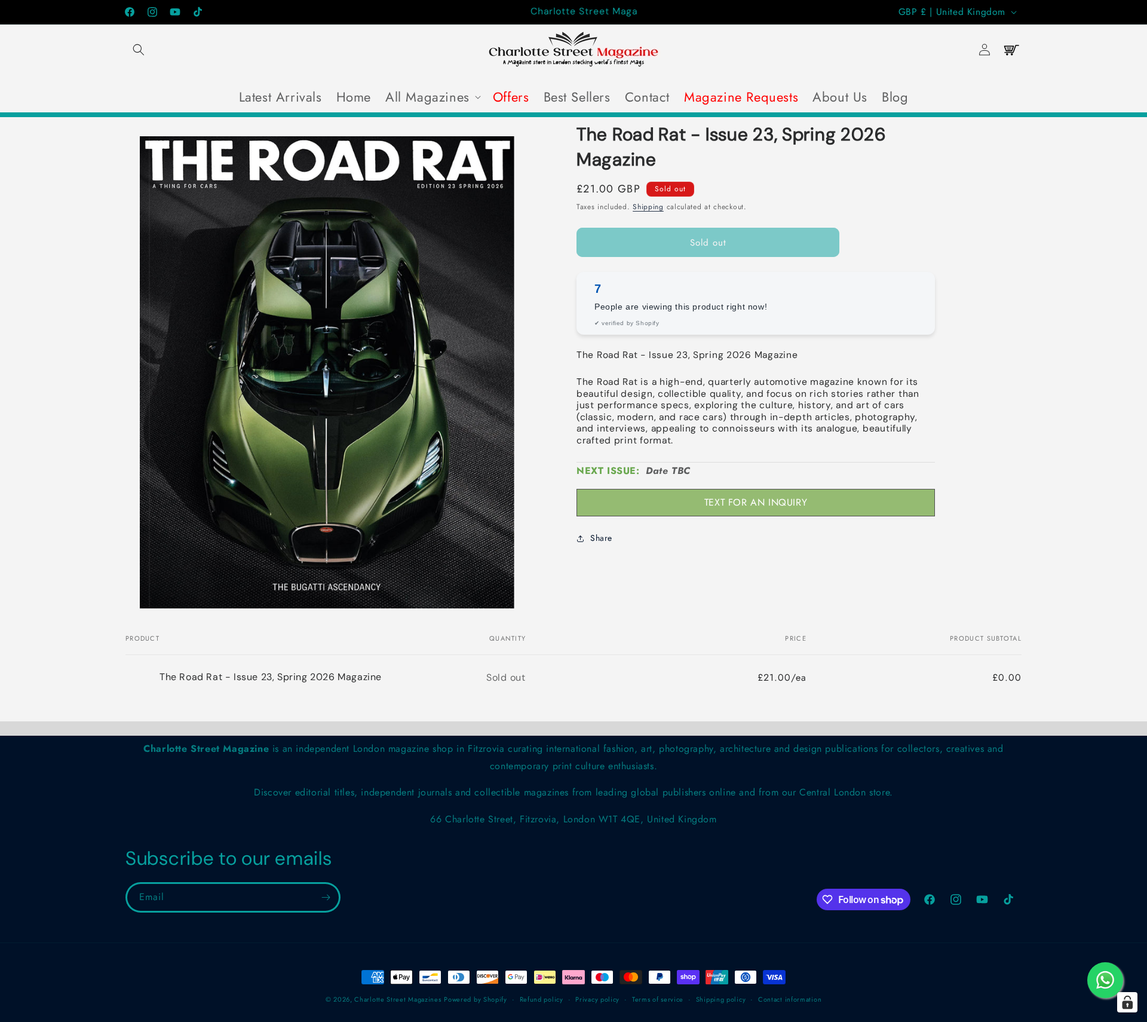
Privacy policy (597, 999)
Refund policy (541, 999)
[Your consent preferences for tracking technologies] (1127, 1002)
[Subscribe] (325, 897)
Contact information (789, 999)
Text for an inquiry (755, 502)
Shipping (648, 206)
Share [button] (601, 538)
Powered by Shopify (475, 999)
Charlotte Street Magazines (397, 999)
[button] (138, 49)
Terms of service (657, 999)
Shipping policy (721, 999)
